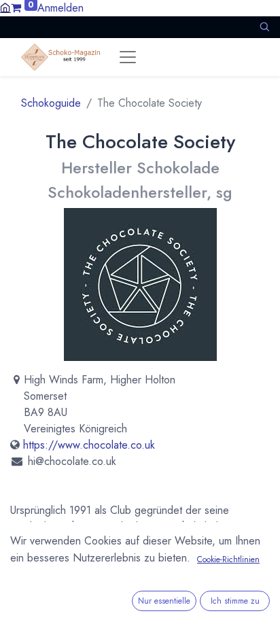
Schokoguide (51, 103)
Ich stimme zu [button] (235, 601)
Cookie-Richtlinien (228, 559)
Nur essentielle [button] (164, 601)
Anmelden (60, 8)
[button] (264, 27)
